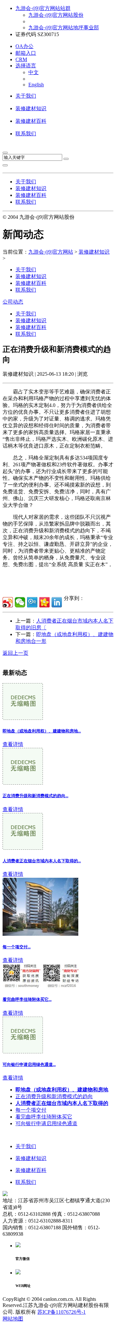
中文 (33, 72)
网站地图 (13, 1318)
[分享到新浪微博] (8, 602)
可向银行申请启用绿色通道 (46, 1123)
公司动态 (13, 302)
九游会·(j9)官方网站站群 (43, 8)
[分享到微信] (20, 602)
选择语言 (25, 65)
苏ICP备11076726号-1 (61, 1312)
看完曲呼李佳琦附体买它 (43, 1116)
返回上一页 (15, 653)
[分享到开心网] (44, 602)
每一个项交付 (30, 1110)
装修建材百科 (30, 121)
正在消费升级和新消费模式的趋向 (54, 1096)
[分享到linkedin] (57, 602)
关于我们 (25, 96)
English (36, 84)
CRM (21, 59)
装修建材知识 (30, 108)
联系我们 (25, 133)
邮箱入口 (25, 53)
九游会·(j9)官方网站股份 (55, 15)
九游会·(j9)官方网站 (50, 252)
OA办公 (24, 46)
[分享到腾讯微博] (32, 602)
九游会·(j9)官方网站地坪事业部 (63, 27)
